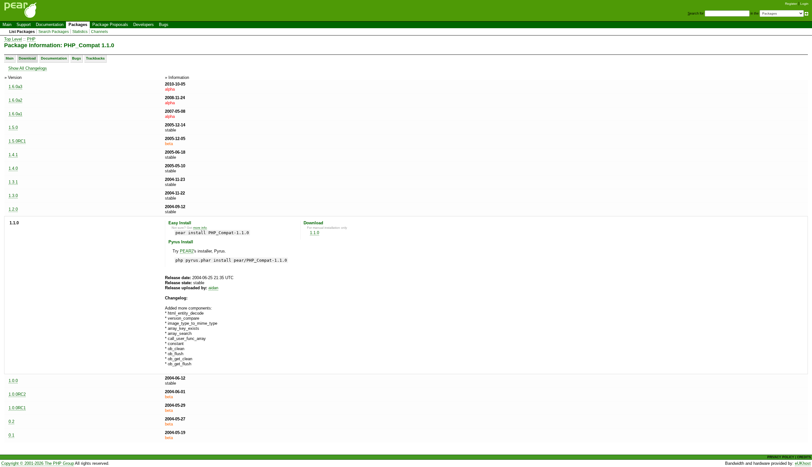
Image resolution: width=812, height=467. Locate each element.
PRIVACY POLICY (780, 457)
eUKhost (803, 463)
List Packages (22, 31)
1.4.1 (13, 154)
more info (200, 227)
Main (7, 24)
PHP (31, 39)
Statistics (80, 31)
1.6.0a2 (15, 100)
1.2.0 (13, 209)
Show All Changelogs (27, 68)
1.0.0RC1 (17, 408)
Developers (143, 24)
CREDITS (804, 457)
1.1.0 (314, 232)
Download (27, 58)
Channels (99, 31)
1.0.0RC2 (17, 394)
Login (804, 3)
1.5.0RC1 (17, 141)
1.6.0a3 (15, 86)
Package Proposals (110, 24)
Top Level (13, 39)
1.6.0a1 (15, 114)
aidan (213, 287)
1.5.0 (13, 127)
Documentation (49, 24)
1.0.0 (13, 380)
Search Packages (53, 31)
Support (23, 24)
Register (791, 3)
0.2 (11, 421)
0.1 (11, 435)
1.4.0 (13, 168)
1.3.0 (13, 195)
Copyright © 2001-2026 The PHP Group (37, 463)
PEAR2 (186, 251)
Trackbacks (95, 58)
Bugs (163, 24)
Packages (78, 24)
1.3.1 (13, 182)
